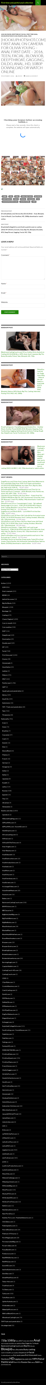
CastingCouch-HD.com (10, 970)
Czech (4, 739)
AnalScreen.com (8, 882)
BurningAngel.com (8, 962)
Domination (6, 639)
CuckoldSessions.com (9, 986)
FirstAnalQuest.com (9, 1058)
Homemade (6, 663)
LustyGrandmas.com (9, 1170)
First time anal (32, 34)
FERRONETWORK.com (10, 1050)
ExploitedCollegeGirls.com (11, 1026)
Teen (29, 36)
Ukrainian (5, 803)
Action (3, 583)
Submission (6, 703)
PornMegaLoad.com (9, 1238)
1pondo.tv (5, 815)
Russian (5, 791)
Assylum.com (7, 894)
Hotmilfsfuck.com (8, 1102)
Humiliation (6, 667)
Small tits (5, 699)
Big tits (27, 1346)
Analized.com (7, 866)
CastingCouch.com (8, 974)
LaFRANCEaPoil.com (9, 1134)
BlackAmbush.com (8, 926)
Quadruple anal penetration (11, 691)
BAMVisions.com (8, 906)
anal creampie (5, 1343)
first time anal (31, 1355)
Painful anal (22, 36)
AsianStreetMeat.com (9, 890)
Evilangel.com (7, 1022)
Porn (15, 1362)
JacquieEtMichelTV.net (10, 1114)
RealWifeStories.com (9, 1258)
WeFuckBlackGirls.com (10, 1313)
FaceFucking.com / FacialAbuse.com (14, 1030)
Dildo (16, 199)
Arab (4, 723)
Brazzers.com (7, 942)
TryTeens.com (7, 1289)
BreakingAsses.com (9, 950)
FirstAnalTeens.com (9, 1062)
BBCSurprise (6, 910)
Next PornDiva (7, 1214)
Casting (4, 615)
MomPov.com (7, 1190)
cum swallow (15, 1353)
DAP (4, 631)
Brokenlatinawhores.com (11, 958)
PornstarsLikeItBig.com (10, 1242)
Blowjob (8, 34)
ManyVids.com (7, 1174)
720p (4, 1340)
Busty (25, 1349)
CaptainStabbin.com (9, 966)
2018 (24, 1341)
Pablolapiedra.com (8, 1226)
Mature (4, 675)
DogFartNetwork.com (10, 1014)
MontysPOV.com (8, 1194)
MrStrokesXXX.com (9, 1198)
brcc (14, 1350)
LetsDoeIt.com (7, 1154)
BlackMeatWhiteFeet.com (11, 934)
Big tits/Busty (7, 603)
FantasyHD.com (7, 1046)
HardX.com (6, 1082)
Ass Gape (25, 1343)
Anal (17, 196)
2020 (31, 1341)
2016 (11, 196)
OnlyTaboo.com (7, 1222)
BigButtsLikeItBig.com (10, 914)
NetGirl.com (6, 1206)
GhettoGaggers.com (9, 1070)
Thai (3, 799)
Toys (41, 1362)
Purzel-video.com (8, 1246)
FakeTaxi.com (7, 1038)
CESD (4, 978)
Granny (4, 659)
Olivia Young (25, 201)
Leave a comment (32, 76)
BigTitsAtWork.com (9, 918)
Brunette (19, 1349)
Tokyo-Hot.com (7, 1281)
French (4, 759)
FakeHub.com (7, 1034)
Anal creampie (7, 591)
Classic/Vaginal (7, 619)
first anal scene (19, 1355)
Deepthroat (16, 34)
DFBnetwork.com (8, 1006)
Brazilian (5, 731)
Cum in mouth (7, 623)
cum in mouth (6, 1353)
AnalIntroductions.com (10, 862)
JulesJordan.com (8, 1122)
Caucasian (5, 735)
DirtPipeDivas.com (9, 1010)
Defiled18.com (7, 1002)
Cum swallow (7, 627)
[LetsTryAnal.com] (6, 1364)
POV (19, 1362)
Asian (4, 727)
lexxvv (19, 76)
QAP (4, 687)
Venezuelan (6, 807)
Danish (4, 743)
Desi (3, 747)
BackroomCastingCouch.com (12, 902)
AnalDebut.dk (7, 854)
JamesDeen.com (8, 1118)
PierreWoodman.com (9, 1230)
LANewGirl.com (7, 1138)
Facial (23, 34)
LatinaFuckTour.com (9, 1142)
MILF (4, 679)
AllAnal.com (6, 839)
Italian (4, 775)
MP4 (35, 1358)
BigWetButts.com (8, 922)
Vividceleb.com (7, 1305)
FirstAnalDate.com (8, 1054)
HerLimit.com (7, 1090)
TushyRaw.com (7, 1297)
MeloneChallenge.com (10, 1178)
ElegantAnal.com (8, 1018)
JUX (3, 1126)
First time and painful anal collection (17, 2)
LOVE (4, 1162)
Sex (29, 1362)
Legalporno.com (7, 1150)
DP (3, 647)
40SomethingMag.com (10, 819)
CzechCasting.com (8, 990)
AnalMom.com (7, 870)
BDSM (4, 595)
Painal (41, 1358)
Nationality (5, 719)
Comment (5, 255)
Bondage (5, 611)
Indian (4, 771)
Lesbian (4, 671)
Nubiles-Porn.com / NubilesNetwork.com (16, 1218)
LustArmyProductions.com (11, 1166)
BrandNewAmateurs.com (11, 938)
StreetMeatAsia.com (9, 1277)
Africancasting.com (9, 835)
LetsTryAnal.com (8, 1158)
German (5, 763)
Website (4, 302)
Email (3, 293)
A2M (2, 34)
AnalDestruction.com (9, 858)
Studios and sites (7, 811)
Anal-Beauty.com (8, 851)
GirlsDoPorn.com (8, 1074)
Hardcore (5, 1359)
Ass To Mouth (34, 1343)
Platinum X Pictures (9, 1234)
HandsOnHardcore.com (10, 1078)
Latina (4, 787)
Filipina (4, 755)
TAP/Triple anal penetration (10, 1321)
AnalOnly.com (7, 874)
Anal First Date (27, 196)
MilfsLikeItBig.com (8, 1186)
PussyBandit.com (8, 1250)
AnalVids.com (12, 1343)
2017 (21, 1341)
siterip (33, 1362)
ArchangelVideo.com (9, 886)
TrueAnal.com (7, 1285)
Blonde (32, 1346)
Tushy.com (5, 1293)
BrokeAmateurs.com (9, 954)
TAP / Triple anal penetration (12, 707)
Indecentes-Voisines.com (10, 1106)
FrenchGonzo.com (8, 1066)
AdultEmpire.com (8, 831)
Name (4, 283)
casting (31, 1349)
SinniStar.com (7, 1273)
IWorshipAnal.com (8, 1110)
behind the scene (8, 599)
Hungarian (6, 767)
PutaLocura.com (8, 1254)
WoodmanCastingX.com (10, 1317)
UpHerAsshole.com (9, 1301)
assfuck (19, 1343)
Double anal (6, 643)
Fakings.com (6, 1042)
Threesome (6, 715)
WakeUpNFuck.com (9, 1309)
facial (23, 199)
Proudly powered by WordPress (10, 1382)
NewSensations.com (9, 1210)
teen (34, 201)
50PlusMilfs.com (8, 823)
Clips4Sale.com (7, 982)
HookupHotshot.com (9, 36)
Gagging (31, 199)
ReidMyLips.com (8, 1262)
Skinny (4, 695)
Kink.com (5, 1130)
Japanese (5, 779)
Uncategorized (6, 1325)
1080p (4, 196)
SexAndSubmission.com (10, 1269)
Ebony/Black (6, 751)
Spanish (5, 795)
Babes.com (6, 898)
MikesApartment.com (9, 1182)
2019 (28, 1341)
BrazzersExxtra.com (9, 946)
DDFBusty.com (7, 998)
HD (38, 199)
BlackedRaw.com (8, 930)
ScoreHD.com (7, 1266)
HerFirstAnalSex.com (9, 1086)
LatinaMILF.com (7, 1146)
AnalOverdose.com (9, 878)
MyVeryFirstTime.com (10, 1202)
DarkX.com (6, 994)
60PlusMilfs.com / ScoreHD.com (13, 827)
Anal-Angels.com (8, 847)
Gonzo (39, 1355)
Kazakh (4, 783)
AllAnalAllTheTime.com (10, 843)
